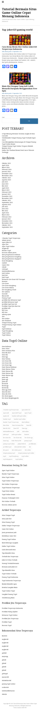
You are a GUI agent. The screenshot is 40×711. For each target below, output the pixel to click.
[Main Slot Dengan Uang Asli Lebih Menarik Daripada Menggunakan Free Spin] (20, 84)
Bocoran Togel (7, 625)
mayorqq (6, 440)
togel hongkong (14, 456)
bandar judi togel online (19, 416)
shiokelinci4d (6, 680)
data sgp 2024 (6, 390)
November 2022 (7, 198)
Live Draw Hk (6, 361)
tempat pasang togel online (26, 453)
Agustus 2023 (6, 180)
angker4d (6, 416)
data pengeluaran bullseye (11, 254)
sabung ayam (6, 314)
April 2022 (5, 213)
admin (6, 51)
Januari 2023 (6, 194)
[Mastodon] (8, 66)
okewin (4, 694)
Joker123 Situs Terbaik (9, 560)
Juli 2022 (5, 206)
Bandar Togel (6, 250)
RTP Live (5, 310)
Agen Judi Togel (16, 413)
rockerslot (5, 687)
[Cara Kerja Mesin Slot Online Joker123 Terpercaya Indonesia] (20, 44)
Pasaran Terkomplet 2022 (10, 498)
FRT (25, 707)
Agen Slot (5, 244)
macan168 (5, 677)
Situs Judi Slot (6, 519)
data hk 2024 (6, 392)
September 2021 (7, 227)
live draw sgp (29, 437)
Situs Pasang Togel (8, 522)
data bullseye (25, 422)
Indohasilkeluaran (8, 271)
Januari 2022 (6, 219)
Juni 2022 (5, 208)
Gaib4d (4, 263)
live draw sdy (18, 437)
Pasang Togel (6, 298)
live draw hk (7, 437)
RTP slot (4, 312)
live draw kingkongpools (10, 398)
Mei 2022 (5, 210)
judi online (25, 431)
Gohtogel (5, 269)
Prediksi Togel (7, 622)
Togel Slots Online (8, 491)
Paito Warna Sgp (7, 375)
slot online (28, 450)
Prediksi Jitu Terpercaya (10, 618)
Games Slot (5, 265)
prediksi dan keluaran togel (11, 300)
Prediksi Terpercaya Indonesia (12, 608)
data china (6, 425)
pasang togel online (9, 444)
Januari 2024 (6, 171)
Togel (4, 327)
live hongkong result (9, 289)
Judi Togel (5, 277)
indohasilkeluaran (8, 431)
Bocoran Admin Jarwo (9, 505)
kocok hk (5, 383)
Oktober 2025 (6, 163)
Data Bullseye (6, 346)
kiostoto (26, 434)
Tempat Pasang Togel (9, 322)
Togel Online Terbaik (9, 573)
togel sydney (19, 459)
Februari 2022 (6, 217)
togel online (25, 456)
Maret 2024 (5, 167)
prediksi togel (7, 447)
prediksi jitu (32, 444)
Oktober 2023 (6, 178)
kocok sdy (5, 388)
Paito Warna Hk (7, 371)
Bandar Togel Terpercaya (11, 422)
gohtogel (5, 673)
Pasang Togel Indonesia (10, 577)
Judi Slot (5, 275)
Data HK (28, 425)
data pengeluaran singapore (11, 259)
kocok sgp (5, 385)
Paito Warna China (8, 369)
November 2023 (7, 175)
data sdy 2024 (6, 394)
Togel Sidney (6, 335)
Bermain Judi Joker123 (9, 567)
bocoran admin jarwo (9, 252)
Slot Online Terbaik (8, 501)
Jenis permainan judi (9, 532)
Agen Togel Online (8, 246)
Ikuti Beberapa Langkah (10, 543)
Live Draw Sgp (7, 365)
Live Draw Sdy (7, 363)
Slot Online (6, 318)
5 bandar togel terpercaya (11, 410)
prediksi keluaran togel (10, 302)
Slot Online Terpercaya (10, 484)
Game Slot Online (8, 529)
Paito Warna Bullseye (9, 367)
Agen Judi (6, 413)
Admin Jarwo (6, 240)
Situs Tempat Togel (8, 515)
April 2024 (5, 165)
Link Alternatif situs (9, 549)
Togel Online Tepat (8, 591)
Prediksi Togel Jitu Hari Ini (11, 306)
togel (4, 456)
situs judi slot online (20, 447)
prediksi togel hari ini (9, 304)
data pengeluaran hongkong (11, 257)
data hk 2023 (6, 428)
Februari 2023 (6, 192)
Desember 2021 (7, 221)
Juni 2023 (5, 184)
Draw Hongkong (7, 261)
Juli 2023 (5, 182)
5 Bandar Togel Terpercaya (11, 238)
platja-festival (22, 444)
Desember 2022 (7, 196)
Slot (3, 316)
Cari (3, 117)
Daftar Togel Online (8, 546)
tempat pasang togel (9, 453)
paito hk (4, 381)
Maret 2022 (5, 215)
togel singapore (7, 459)
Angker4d (5, 248)
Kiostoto (4, 281)
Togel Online (6, 333)
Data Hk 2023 (6, 352)
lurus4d (4, 294)
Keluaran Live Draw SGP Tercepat (13, 279)
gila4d (4, 660)
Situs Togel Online (8, 477)
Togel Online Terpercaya (10, 481)
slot (30, 447)
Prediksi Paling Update (10, 611)
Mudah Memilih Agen (9, 584)
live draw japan (7, 396)
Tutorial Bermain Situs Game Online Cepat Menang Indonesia (19, 12)
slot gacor (6, 450)
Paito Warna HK (16, 440)
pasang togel (28, 440)
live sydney (6, 292)
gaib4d (4, 653)
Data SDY (16, 428)
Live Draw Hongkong (9, 285)
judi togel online (16, 434)
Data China (5, 348)
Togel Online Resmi (8, 494)
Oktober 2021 (6, 225)
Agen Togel (27, 413)
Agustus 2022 (6, 204)
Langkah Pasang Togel (9, 594)
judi (18, 431)
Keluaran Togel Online (9, 615)
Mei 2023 (5, 186)
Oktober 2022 (6, 200)
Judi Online (6, 273)
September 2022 (7, 202)
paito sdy (5, 377)
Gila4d (4, 267)
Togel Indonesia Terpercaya (11, 580)
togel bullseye (6, 329)
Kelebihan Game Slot (9, 536)
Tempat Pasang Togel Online (11, 325)
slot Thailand (6, 320)
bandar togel (7, 419)
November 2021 (7, 223)
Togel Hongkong (7, 331)
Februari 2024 (6, 169)
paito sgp (5, 379)
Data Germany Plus (8, 350)
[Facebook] (4, 66)
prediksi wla (6, 308)
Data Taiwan (6, 359)
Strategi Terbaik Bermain (10, 563)
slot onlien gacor (17, 450)
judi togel (6, 434)
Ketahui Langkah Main (9, 587)
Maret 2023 (5, 190)
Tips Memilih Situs (8, 553)
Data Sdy (5, 355)
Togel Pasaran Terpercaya (11, 487)
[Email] (12, 66)
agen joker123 (26, 410)
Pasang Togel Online (9, 539)
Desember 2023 (7, 173)
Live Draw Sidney (8, 287)
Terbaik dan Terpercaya (10, 556)
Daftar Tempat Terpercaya (11, 525)
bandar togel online (20, 419)
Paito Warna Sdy (7, 373)
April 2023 (5, 188)
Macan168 (5, 296)
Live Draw (5, 283)
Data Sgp (5, 357)
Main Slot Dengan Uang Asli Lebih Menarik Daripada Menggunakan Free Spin (19, 88)
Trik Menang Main (8, 598)
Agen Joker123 (7, 242)
